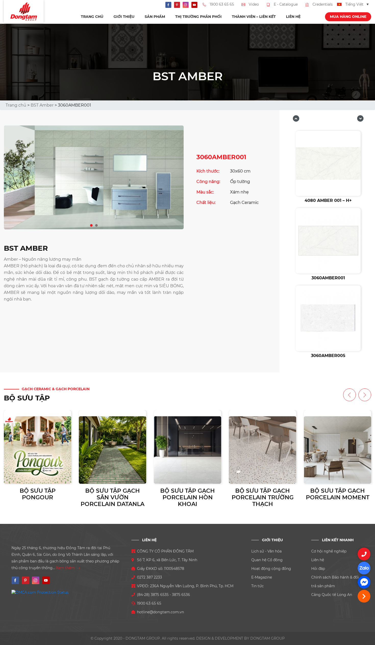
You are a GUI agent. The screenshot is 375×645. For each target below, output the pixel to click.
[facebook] (364, 582)
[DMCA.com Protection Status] (40, 592)
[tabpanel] (94, 177)
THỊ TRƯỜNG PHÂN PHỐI (198, 16)
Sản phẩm (155, 16)
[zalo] (364, 568)
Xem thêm (66, 568)
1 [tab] (91, 224)
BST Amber (42, 105)
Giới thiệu (124, 16)
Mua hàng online (348, 16)
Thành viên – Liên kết (254, 16)
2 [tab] (96, 224)
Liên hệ (293, 16)
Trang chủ (92, 16)
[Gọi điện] (364, 554)
